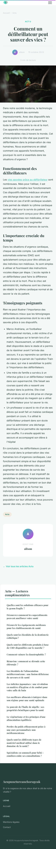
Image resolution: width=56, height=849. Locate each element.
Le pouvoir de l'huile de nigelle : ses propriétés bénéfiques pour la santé (25, 708)
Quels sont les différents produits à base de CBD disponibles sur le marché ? (28, 646)
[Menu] (50, 2)
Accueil (6, 13)
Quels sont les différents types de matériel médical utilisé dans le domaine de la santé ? (24, 743)
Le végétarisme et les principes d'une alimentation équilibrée (26, 718)
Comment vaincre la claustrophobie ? (26, 654)
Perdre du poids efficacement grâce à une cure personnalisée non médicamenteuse (26, 729)
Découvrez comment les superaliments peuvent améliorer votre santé (27, 617)
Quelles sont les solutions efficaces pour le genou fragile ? (27, 607)
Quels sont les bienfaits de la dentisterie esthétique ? (28, 636)
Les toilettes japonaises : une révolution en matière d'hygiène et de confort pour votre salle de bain (27, 687)
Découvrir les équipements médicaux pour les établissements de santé (26, 626)
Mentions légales (11, 822)
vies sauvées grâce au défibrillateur (27, 179)
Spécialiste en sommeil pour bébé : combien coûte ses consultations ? (25, 754)
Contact (7, 827)
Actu (14, 13)
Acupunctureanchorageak (21, 782)
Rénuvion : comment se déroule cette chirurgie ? (26, 663)
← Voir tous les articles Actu (18, 566)
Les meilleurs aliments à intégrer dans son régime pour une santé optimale (27, 699)
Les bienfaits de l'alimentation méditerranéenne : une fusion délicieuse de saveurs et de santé (28, 674)
